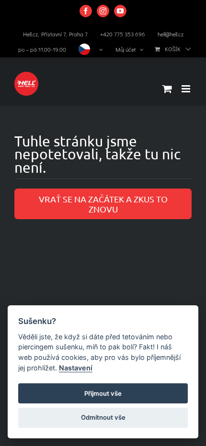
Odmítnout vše (103, 417)
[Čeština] (90, 49)
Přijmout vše (103, 393)
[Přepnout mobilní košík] (167, 89)
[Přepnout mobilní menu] (187, 89)
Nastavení (75, 368)
